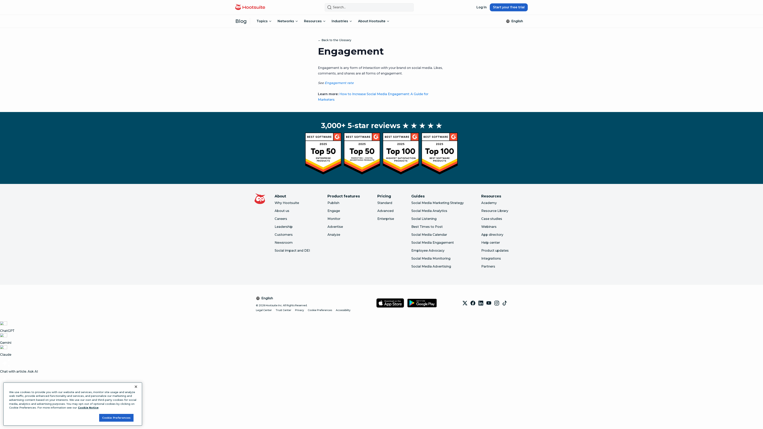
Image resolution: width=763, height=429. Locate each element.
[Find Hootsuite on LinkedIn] (480, 303)
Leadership (284, 227)
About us (282, 211)
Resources (313, 21)
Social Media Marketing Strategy (437, 203)
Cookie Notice (88, 407)
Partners (488, 266)
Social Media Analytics (429, 211)
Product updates (495, 250)
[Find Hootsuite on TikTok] (504, 303)
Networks (286, 21)
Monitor (333, 219)
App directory (492, 235)
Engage (333, 211)
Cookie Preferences (320, 310)
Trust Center (283, 310)
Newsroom (284, 242)
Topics (262, 21)
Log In (481, 7)
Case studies (491, 219)
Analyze (333, 235)
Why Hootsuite (287, 203)
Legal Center (264, 310)
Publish (333, 203)
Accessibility (343, 310)
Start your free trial (509, 7)
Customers (284, 235)
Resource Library (494, 211)
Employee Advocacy (427, 250)
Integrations (491, 258)
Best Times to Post (427, 227)
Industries (340, 21)
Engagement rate (339, 83)
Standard (384, 203)
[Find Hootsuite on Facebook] (473, 303)
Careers (281, 219)
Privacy (299, 310)
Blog (241, 21)
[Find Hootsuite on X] (465, 303)
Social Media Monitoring (430, 258)
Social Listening (424, 219)
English (517, 21)
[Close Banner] (136, 386)
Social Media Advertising (431, 266)
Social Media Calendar (429, 235)
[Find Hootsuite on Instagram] (496, 303)
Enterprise (385, 219)
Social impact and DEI (292, 250)
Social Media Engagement (432, 242)
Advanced (385, 211)
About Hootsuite (371, 21)
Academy (489, 203)
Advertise (335, 227)
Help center (490, 242)
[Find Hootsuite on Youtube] (488, 303)
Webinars (489, 227)
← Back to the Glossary (334, 40)
